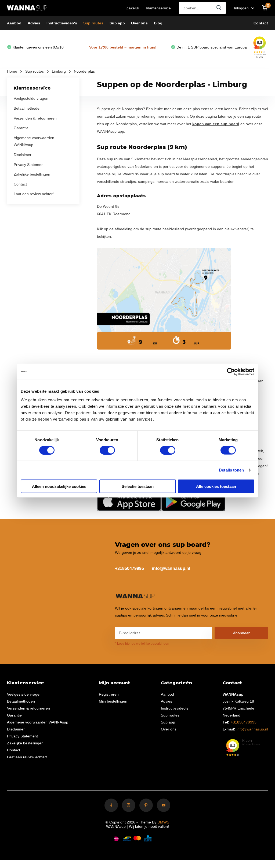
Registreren (109, 694)
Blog (158, 23)
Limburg (59, 71)
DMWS (163, 822)
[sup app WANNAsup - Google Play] (193, 501)
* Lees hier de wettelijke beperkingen (142, 643)
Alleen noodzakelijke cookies (59, 486)
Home (12, 71)
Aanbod (14, 23)
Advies (34, 23)
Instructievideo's (61, 23)
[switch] (107, 450)
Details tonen (231, 470)
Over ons (139, 23)
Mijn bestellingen (113, 701)
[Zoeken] (219, 8)
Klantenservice (158, 8)
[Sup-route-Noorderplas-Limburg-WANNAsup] (164, 298)
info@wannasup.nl (171, 568)
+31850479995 (129, 568)
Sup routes (93, 23)
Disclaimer (22, 155)
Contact (261, 23)
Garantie (21, 128)
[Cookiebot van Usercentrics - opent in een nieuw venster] (230, 372)
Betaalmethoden (28, 108)
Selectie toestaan (138, 486)
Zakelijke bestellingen (32, 174)
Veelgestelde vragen (31, 98)
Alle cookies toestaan (216, 486)
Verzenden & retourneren (35, 118)
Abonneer (241, 632)
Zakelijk (132, 8)
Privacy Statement (29, 164)
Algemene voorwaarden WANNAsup (37, 722)
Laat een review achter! (34, 194)
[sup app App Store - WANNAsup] (129, 501)
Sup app (117, 23)
